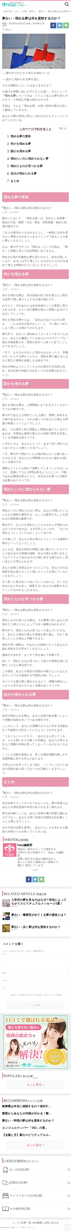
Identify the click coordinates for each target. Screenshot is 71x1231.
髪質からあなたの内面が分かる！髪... (26, 1113)
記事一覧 (26, 1223)
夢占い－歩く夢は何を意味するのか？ (36, 927)
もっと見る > (35, 1084)
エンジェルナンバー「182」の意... (24, 1127)
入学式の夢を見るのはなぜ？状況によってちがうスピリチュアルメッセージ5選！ (39, 901)
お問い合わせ (51, 1223)
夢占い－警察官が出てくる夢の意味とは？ (38, 915)
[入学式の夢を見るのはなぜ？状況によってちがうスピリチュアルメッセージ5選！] (6, 903)
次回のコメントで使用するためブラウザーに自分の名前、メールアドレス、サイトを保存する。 (37, 995)
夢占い (9, 30)
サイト (4, 987)
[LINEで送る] (66, 25)
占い (19, 1169)
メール (4, 980)
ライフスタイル (26, 1195)
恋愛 (18, 1182)
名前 (4, 973)
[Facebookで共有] (53, 25)
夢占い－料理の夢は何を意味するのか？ (28, 1120)
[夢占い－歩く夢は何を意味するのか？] (6, 928)
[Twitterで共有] (60, 25)
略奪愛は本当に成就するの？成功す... (26, 1106)
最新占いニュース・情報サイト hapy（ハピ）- (23, 1227)
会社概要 (37, 1223)
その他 (20, 1208)
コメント (4, 954)
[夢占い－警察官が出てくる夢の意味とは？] (6, 916)
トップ (16, 1223)
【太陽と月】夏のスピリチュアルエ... (26, 1135)
